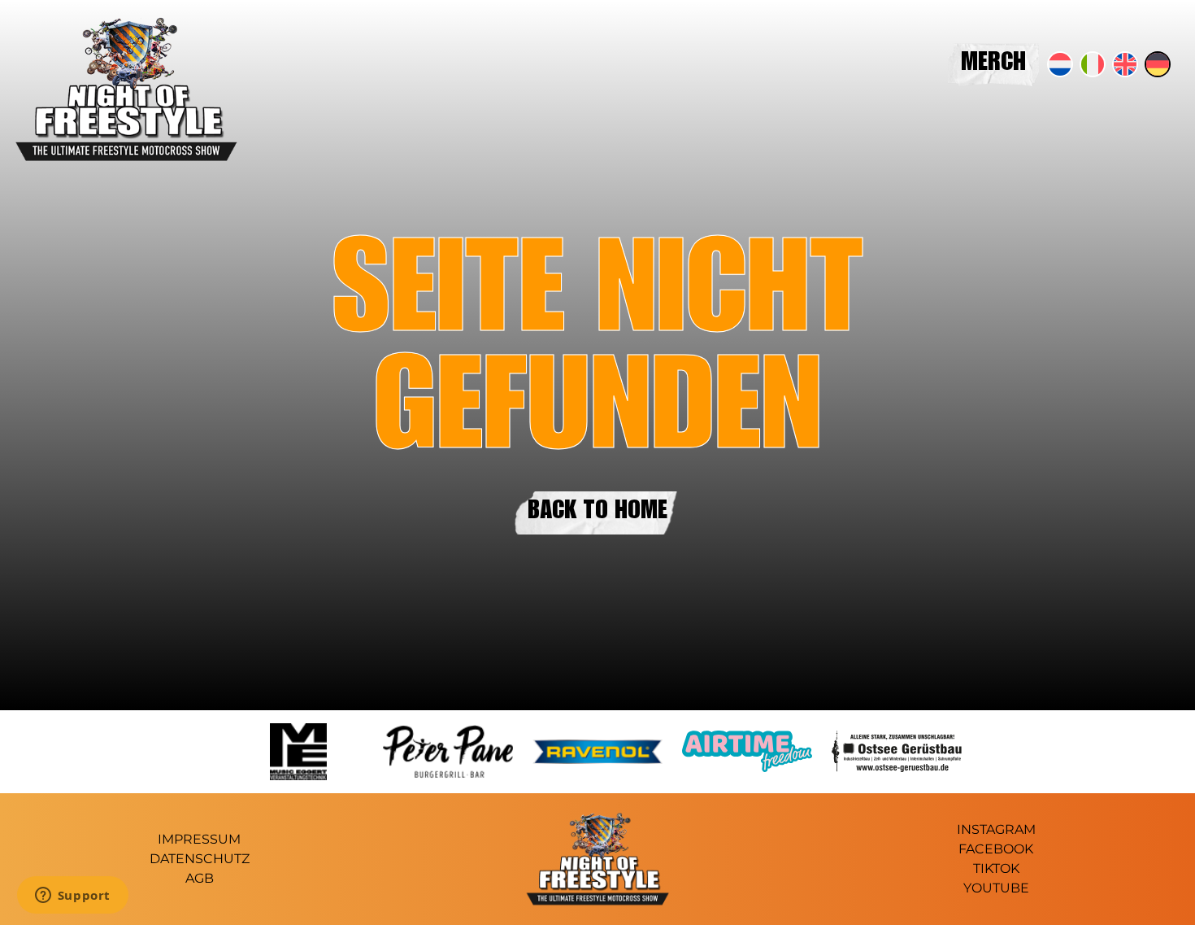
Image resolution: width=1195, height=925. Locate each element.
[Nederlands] (1060, 64)
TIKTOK (996, 868)
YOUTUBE (996, 888)
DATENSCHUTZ (200, 858)
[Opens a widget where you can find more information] (72, 896)
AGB (199, 878)
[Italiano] (1093, 64)
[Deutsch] (1158, 64)
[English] (1125, 64)
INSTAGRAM (996, 829)
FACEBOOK (995, 849)
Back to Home (597, 513)
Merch (993, 64)
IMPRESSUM (199, 839)
